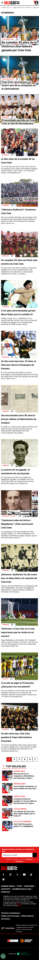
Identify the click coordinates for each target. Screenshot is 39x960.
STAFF (19, 886)
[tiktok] (31, 874)
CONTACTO (5, 889)
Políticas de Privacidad (10, 916)
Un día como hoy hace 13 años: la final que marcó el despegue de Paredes (18, 365)
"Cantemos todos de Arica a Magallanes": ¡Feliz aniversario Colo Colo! (17, 524)
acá (18, 904)
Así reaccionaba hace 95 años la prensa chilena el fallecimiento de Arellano (18, 419)
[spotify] (3, 879)
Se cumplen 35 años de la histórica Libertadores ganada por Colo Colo (19, 46)
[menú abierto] (2, 2)
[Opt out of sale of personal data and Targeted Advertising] (3, 956)
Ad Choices (5, 919)
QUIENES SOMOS (8, 886)
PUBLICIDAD (29, 886)
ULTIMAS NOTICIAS (17, 7)
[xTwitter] (17, 874)
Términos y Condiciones (10, 913)
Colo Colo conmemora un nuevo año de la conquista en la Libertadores (19, 85)
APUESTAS (28, 7)
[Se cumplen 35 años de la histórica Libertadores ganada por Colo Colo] (19, 30)
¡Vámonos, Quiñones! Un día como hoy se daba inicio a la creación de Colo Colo (19, 578)
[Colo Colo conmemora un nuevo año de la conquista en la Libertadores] (19, 70)
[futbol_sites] (8, 928)
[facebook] (3, 874)
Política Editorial (27, 916)
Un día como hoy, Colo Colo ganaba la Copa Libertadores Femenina (16, 737)
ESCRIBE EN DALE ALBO (21, 889)
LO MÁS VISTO (5, 7)
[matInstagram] (10, 874)
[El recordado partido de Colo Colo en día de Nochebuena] (19, 108)
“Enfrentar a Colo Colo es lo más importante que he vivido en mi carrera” (18, 632)
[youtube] (24, 874)
